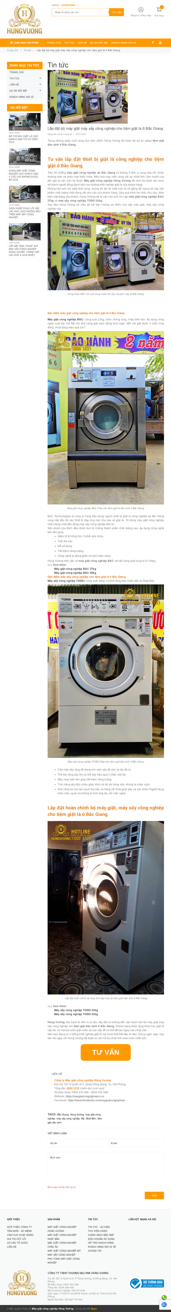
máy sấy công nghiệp (68, 1118)
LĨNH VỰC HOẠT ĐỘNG (20, 1235)
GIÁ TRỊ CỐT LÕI (16, 1239)
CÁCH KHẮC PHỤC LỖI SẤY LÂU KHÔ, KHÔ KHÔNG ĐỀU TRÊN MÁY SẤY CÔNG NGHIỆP (25, 213)
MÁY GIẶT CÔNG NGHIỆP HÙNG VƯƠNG (62, 1229)
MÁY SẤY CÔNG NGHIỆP (61, 1254)
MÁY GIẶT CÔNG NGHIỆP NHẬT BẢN (62, 1237)
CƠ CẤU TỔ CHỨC (17, 1242)
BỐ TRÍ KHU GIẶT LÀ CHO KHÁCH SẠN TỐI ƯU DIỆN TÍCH (23, 139)
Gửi (154, 1195)
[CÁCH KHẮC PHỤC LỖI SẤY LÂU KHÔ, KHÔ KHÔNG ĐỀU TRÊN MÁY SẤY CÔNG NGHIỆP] (25, 194)
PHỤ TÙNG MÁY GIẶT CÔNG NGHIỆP (64, 1260)
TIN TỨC (69, 42)
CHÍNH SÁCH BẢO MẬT (101, 1235)
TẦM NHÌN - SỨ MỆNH (19, 1231)
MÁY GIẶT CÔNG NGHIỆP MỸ (64, 1250)
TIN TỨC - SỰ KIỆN (99, 1227)
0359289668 (68, 5)
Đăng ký (135, 15)
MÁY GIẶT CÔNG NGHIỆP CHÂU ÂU (62, 1244)
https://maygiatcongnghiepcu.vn (85, 1096)
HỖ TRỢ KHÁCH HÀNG (101, 1242)
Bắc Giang (63, 1114)
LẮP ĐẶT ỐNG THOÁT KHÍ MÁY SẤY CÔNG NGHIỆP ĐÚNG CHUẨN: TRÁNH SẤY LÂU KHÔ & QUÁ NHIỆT (24, 250)
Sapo (94, 1308)
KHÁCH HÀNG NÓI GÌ (123, 42)
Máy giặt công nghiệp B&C (65, 319)
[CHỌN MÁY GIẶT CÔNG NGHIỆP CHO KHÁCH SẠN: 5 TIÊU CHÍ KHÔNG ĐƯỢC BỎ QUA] (25, 156)
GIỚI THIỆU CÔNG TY (19, 1227)
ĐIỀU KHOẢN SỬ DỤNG (101, 1239)
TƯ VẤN (105, 1052)
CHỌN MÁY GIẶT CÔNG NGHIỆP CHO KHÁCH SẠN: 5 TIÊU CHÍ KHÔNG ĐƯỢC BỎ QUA (24, 175)
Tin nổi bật (19, 107)
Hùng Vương (77, 1114)
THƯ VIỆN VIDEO (98, 1231)
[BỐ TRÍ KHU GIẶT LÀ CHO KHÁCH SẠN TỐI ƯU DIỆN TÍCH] (25, 122)
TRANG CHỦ (54, 42)
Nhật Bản (91, 1118)
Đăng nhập (146, 15)
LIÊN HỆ (82, 42)
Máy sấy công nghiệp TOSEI (66, 581)
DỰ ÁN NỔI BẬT (99, 42)
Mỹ (82, 1118)
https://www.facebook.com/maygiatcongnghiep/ (96, 1100)
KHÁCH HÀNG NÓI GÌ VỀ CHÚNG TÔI (102, 1248)
